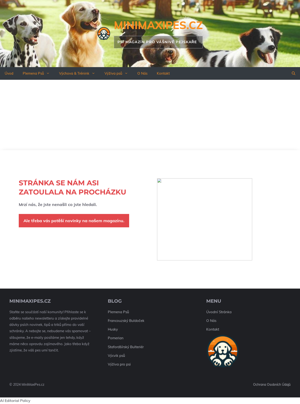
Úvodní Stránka (219, 312)
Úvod (9, 73)
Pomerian (116, 338)
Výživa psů (113, 73)
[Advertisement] (150, 115)
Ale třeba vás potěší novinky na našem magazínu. (73, 220)
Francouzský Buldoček (126, 320)
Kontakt (163, 73)
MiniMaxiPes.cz (158, 25)
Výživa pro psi (119, 364)
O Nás (142, 73)
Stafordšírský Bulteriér (126, 347)
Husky (113, 329)
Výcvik (113, 355)
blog (115, 301)
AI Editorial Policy (15, 400)
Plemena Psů (33, 73)
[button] (293, 73)
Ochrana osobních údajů (272, 384)
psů (122, 355)
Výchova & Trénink (74, 73)
